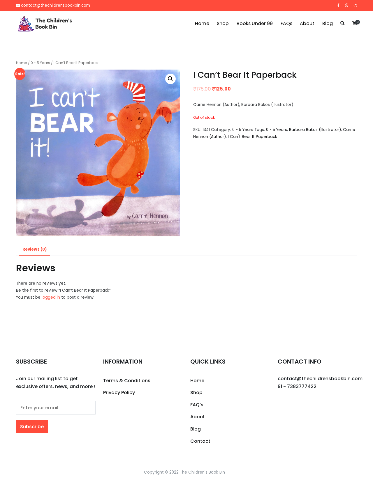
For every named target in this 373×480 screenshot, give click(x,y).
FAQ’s (196, 404)
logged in (51, 297)
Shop (223, 23)
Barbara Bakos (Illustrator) (315, 129)
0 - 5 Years (40, 62)
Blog (327, 23)
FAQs (286, 23)
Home (202, 23)
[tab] (34, 249)
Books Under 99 (255, 23)
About (307, 23)
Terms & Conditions (126, 380)
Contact (200, 441)
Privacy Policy (119, 392)
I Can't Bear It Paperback (252, 136)
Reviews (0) (34, 249)
